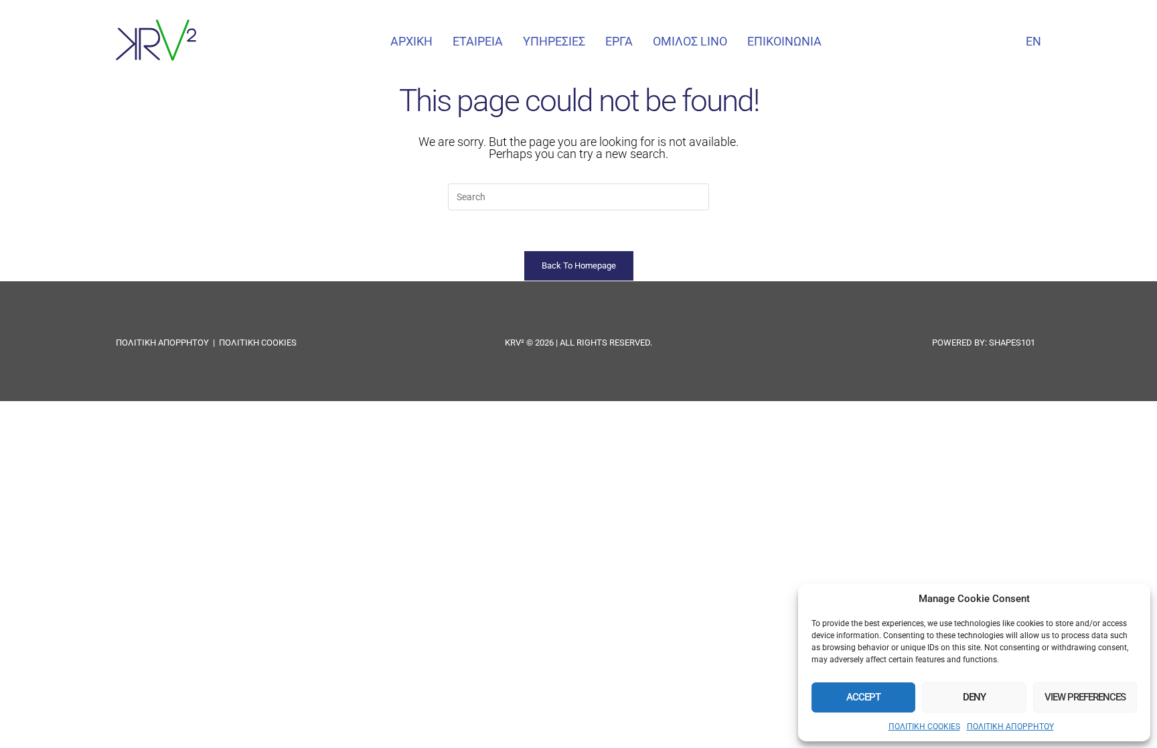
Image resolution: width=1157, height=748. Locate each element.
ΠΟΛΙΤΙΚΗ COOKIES (924, 726)
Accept (863, 697)
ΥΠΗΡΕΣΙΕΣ (554, 41)
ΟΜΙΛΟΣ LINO (690, 41)
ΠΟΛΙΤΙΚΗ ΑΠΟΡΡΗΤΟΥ (1010, 726)
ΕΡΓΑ (619, 41)
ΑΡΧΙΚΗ (411, 41)
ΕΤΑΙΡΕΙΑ (478, 41)
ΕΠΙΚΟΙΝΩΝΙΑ (784, 41)
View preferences (1085, 697)
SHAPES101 (1012, 343)
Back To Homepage (579, 265)
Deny (974, 697)
